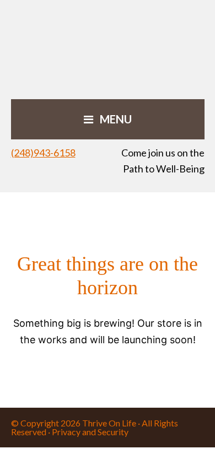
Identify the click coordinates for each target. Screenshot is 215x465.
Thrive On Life (109, 423)
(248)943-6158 (43, 153)
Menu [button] (116, 119)
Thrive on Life (107, 50)
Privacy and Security (90, 431)
